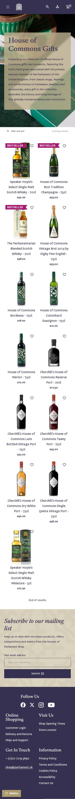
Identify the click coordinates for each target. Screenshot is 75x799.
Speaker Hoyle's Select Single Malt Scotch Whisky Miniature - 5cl (21, 575)
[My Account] (58, 7)
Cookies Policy (48, 771)
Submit (35, 673)
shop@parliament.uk (19, 767)
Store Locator (48, 730)
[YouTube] (51, 706)
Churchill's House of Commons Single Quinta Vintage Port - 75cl (54, 508)
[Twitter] (32, 706)
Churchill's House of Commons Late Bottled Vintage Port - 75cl (21, 441)
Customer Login (16, 728)
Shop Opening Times (52, 723)
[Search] (48, 7)
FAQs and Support (17, 740)
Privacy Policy (48, 758)
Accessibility (47, 777)
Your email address (15, 655)
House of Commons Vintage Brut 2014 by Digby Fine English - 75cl (54, 251)
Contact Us (46, 783)
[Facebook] (23, 706)
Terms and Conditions (53, 764)
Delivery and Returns (19, 734)
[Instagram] (41, 706)
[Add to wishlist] (70, 4)
